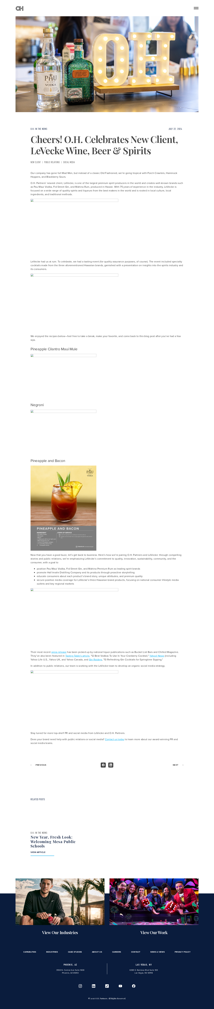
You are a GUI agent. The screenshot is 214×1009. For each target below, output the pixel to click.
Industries (52, 952)
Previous (41, 764)
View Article (38, 852)
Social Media (69, 162)
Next (175, 764)
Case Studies (75, 952)
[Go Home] (19, 8)
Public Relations (52, 162)
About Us (97, 952)
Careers (116, 952)
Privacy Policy (183, 952)
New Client (36, 162)
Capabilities (29, 952)
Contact (135, 952)
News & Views (157, 952)
